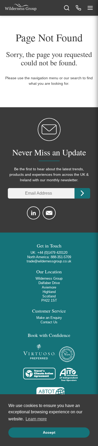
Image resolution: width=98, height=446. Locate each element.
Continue (82, 193)
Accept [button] (49, 432)
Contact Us (49, 322)
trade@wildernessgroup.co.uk (49, 261)
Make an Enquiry (49, 318)
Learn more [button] (36, 419)
